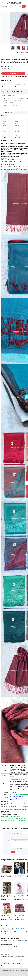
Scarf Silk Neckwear (15, 960)
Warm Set (25, 946)
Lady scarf (16, 931)
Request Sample (23, 76)
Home (2, 9)
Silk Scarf (26, 9)
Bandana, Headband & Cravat (14, 946)
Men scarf (3, 934)
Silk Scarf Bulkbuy (16, 963)
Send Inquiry (13, 73)
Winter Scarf (5, 950)
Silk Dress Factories (20, 956)
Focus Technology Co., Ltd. (17, 970)
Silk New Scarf (5, 960)
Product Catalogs (20, 928)
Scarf (22, 9)
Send (13, 852)
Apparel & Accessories (9, 9)
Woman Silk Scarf (6, 963)
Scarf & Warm (17, 9)
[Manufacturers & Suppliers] (14, 2)
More (2, 965)
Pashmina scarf (4, 931)
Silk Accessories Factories (7, 956)
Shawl (3, 946)
